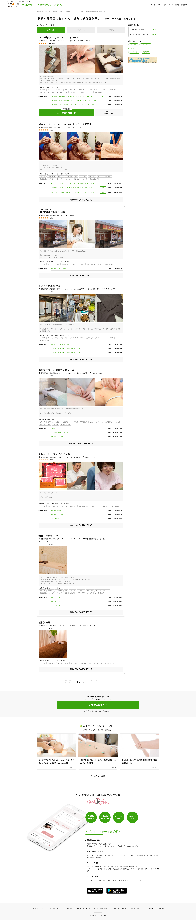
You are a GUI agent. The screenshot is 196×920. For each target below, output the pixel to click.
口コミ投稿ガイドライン (73, 908)
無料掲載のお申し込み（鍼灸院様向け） (127, 908)
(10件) (54, 43)
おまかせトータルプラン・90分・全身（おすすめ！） (67, 352)
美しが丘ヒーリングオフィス (54, 454)
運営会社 (161, 908)
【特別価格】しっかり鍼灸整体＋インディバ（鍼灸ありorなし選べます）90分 (74, 104)
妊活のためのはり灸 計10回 (59, 432)
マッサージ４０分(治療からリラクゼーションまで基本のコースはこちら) (72, 192)
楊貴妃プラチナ (55, 601)
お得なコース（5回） (57, 436)
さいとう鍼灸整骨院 (49, 286)
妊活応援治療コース (57, 518)
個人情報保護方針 (103, 908)
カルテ (171, 5)
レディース (134, 52)
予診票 (164, 5)
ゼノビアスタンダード (57, 605)
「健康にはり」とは (38, 908)
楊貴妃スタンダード (57, 597)
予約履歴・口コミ (154, 5)
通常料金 (53, 428)
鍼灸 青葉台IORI (48, 535)
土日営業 (133, 45)
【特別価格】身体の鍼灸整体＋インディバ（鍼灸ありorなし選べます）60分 (73, 100)
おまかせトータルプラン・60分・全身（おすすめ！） (67, 348)
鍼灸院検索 (29, 5)
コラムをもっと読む (98, 776)
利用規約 (89, 908)
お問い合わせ (149, 908)
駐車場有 (146, 52)
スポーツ (142, 48)
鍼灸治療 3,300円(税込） (58, 268)
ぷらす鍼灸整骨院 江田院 (52, 212)
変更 (153, 29)
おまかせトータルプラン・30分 (60, 344)
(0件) (51, 130)
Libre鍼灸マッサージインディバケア (59, 37)
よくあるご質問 (55, 908)
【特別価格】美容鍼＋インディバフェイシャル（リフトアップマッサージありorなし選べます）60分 (78, 96)
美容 (132, 48)
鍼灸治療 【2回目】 (57, 514)
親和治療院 (44, 622)
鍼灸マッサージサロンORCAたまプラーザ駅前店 (65, 124)
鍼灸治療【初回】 (56, 510)
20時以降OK (145, 45)
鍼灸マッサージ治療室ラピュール (57, 370)
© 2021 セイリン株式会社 (98, 915)
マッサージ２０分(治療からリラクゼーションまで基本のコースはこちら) (72, 183)
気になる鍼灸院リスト (182, 5)
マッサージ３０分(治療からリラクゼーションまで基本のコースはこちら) (72, 187)
